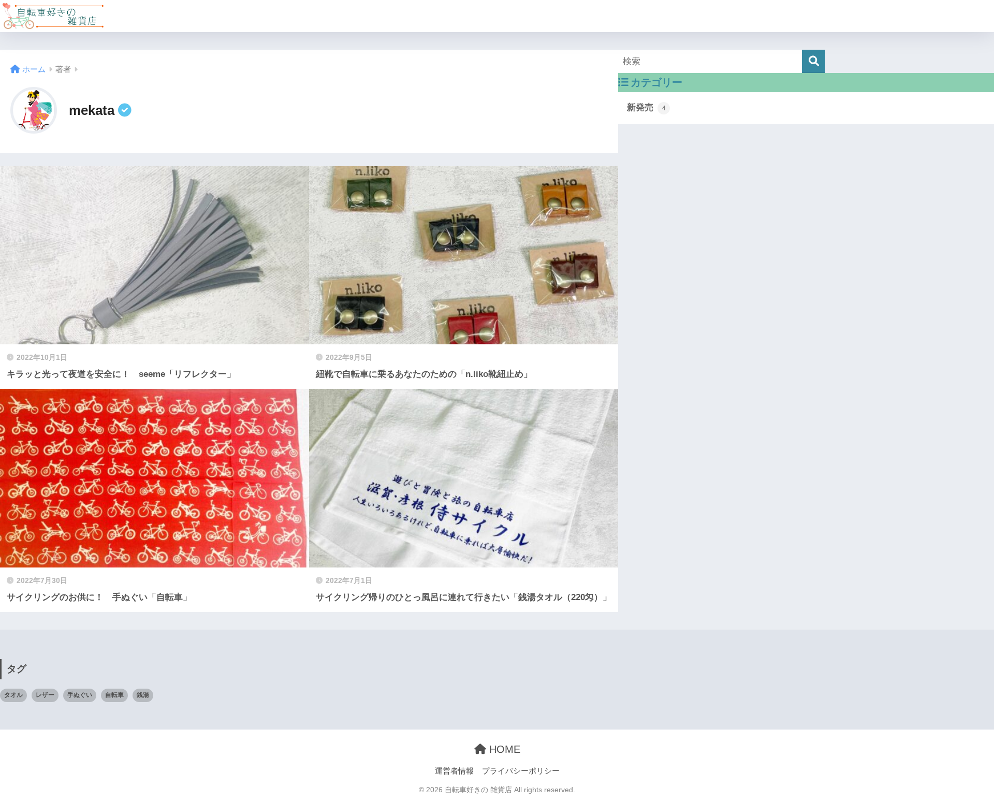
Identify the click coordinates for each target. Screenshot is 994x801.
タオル (13, 694)
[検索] (813, 61)
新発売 (646, 107)
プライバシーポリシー (521, 771)
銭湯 (143, 694)
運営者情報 (454, 771)
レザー (45, 694)
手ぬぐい (79, 694)
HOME (503, 749)
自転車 (114, 694)
